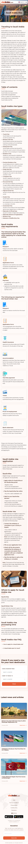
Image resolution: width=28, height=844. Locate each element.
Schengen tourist (12, 60)
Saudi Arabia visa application (8, 94)
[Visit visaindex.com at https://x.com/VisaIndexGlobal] (16, 813)
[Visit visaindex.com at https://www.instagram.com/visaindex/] (14, 813)
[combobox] (14, 672)
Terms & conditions (14, 802)
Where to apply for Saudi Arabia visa (10, 96)
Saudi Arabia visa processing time (9, 98)
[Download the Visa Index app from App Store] (9, 816)
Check (14, 684)
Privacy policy (14, 805)
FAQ (14, 800)
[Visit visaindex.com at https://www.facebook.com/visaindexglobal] (12, 813)
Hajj (4, 190)
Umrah (9, 190)
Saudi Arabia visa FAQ (6, 100)
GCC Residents (20, 54)
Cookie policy (14, 807)
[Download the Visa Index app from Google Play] (18, 816)
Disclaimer (14, 810)
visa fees (6, 289)
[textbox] (14, 672)
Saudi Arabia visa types (7, 91)
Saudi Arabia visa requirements (9, 93)
